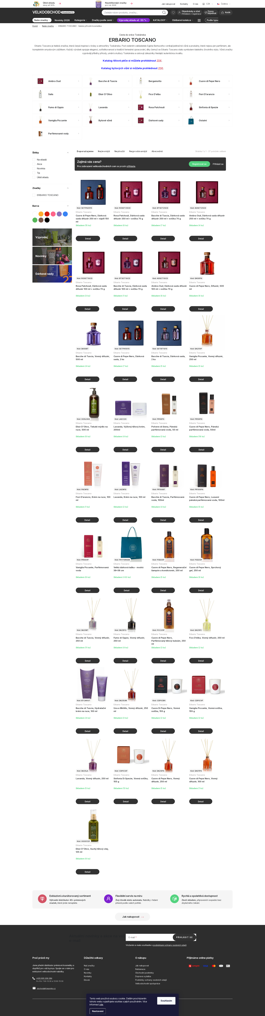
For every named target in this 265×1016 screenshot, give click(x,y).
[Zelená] (34, 220)
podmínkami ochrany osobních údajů (169, 945)
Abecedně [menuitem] (157, 151)
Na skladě (42, 159)
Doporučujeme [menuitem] (85, 151)
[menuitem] (42, 20)
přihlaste (131, 166)
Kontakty (184, 4)
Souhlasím (166, 1000)
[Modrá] (65, 214)
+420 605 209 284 (44, 978)
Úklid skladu (43, 177)
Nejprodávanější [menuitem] (138, 151)
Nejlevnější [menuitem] (104, 151)
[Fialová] (59, 214)
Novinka (41, 168)
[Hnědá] (41, 220)
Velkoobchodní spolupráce (147, 983)
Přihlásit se (218, 164)
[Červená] (47, 214)
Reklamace (140, 969)
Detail (88, 238)
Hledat (164, 13)
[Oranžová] (41, 214)
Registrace (196, 14)
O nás (195, 4)
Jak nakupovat (168, 4)
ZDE (159, 60)
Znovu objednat (212, 12)
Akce (39, 164)
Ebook (87, 980)
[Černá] (47, 220)
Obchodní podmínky (144, 973)
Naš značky (89, 965)
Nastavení (97, 1011)
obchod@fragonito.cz (46, 988)
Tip (38, 172)
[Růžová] (53, 214)
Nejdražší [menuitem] (120, 151)
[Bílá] (34, 214)
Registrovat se (199, 164)
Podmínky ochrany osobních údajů (151, 980)
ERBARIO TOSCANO (48, 195)
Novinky (87, 973)
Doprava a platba (143, 976)
